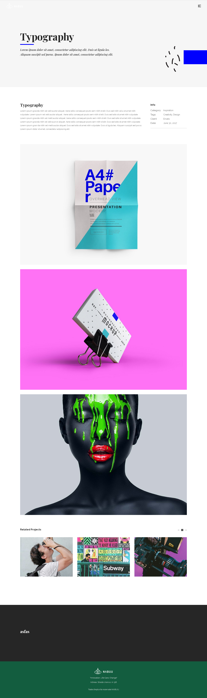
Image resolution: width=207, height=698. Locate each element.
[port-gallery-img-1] (103, 329)
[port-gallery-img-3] (103, 204)
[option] (46, 557)
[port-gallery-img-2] (103, 454)
